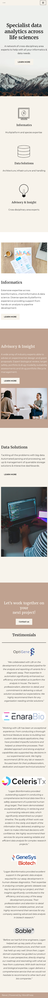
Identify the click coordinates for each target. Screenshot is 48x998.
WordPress (27, 995)
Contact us (24, 622)
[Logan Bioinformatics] (4, 2)
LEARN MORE (24, 62)
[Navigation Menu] (43, 3)
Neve (4, 995)
